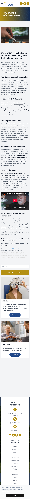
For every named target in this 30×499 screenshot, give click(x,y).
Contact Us (15, 354)
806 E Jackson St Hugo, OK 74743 (15, 414)
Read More (15, 315)
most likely (21, 161)
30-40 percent (24, 137)
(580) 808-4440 (15, 423)
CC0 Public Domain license (18, 249)
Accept (15, 495)
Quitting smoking (10, 183)
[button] (2, 3)
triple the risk (13, 88)
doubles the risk (18, 104)
